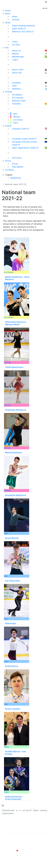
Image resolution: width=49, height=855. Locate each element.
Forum (8, 161)
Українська (15, 178)
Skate (7, 22)
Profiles (8, 91)
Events (8, 125)
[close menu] (46, 6)
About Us (6, 821)
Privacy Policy (8, 824)
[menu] (43, 6)
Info (7, 47)
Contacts (9, 170)
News (7, 13)
